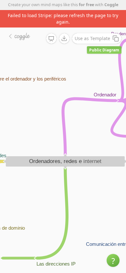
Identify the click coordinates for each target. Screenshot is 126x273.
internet (92, 161)
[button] (113, 260)
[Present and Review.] (51, 39)
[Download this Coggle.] (64, 38)
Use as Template (92, 38)
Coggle (111, 4)
